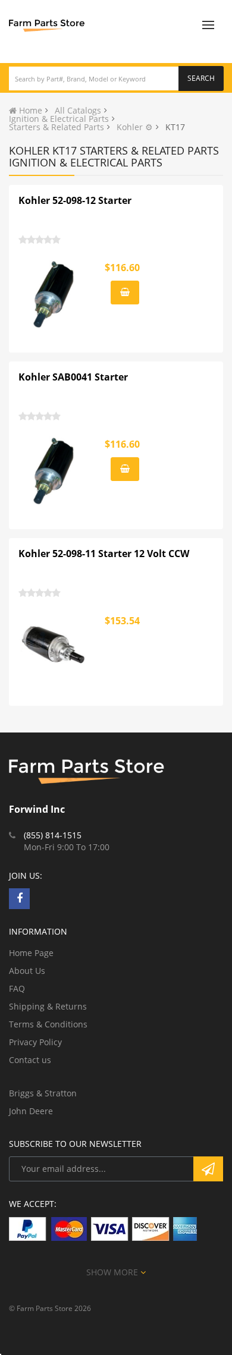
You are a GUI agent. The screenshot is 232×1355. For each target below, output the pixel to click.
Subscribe (208, 1168)
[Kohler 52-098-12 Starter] (54, 294)
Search (201, 78)
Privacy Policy (35, 1042)
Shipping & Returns (48, 1006)
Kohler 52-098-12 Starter (74, 200)
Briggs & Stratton (43, 1093)
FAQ (17, 988)
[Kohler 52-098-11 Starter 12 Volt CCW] (54, 647)
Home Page (31, 952)
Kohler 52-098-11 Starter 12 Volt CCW (103, 553)
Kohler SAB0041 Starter (73, 376)
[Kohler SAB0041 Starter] (54, 471)
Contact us (30, 1059)
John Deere (31, 1111)
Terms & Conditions (48, 1024)
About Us (27, 970)
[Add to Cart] (125, 292)
